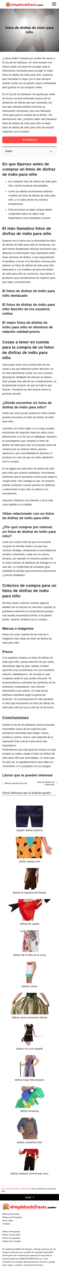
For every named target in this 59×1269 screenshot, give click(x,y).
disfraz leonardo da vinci (16, 783)
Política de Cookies (11, 1214)
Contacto (6, 1224)
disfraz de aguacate (11, 1238)
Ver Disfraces (29, 140)
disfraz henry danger (11, 1241)
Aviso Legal (7, 1220)
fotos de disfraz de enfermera (45, 783)
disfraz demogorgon (11, 1231)
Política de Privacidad (12, 1217)
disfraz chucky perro (11, 1235)
